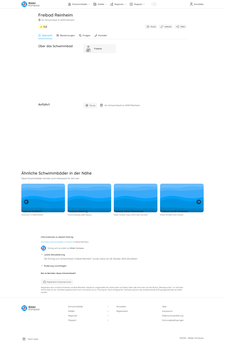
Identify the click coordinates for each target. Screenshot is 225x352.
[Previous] (26, 202)
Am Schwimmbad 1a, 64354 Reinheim (58, 20)
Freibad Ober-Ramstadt (128, 211)
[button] (112, 255)
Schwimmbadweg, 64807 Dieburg (79, 215)
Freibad (69, 242)
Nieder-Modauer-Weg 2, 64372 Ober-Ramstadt (131, 215)
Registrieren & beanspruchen (59, 282)
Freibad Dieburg (78, 211)
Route (153, 26)
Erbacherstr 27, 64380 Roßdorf (32, 215)
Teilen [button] (182, 26)
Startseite (45, 242)
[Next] (198, 202)
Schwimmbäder (57, 242)
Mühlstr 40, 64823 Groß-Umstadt (171, 215)
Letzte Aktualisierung (54, 254)
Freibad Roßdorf (31, 211)
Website (168, 26)
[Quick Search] (154, 4)
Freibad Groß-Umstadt (174, 211)
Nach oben (33, 339)
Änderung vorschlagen (55, 266)
